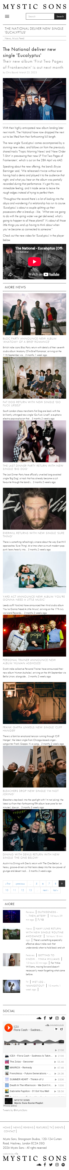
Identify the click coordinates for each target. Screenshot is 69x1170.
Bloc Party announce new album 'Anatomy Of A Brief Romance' (30, 340)
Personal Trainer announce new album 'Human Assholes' (29, 661)
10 (6, 890)
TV (51, 1127)
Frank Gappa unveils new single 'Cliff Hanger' (32, 728)
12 (22, 890)
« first (7, 883)
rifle (16, 1153)
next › (45, 890)
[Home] (34, 6)
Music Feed (18, 38)
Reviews (28, 1127)
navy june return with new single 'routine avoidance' (45, 932)
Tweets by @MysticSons (15, 1110)
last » (55, 890)
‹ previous (20, 883)
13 (30, 890)
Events (59, 1127)
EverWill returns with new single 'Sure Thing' (33, 534)
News (8, 38)
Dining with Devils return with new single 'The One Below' (31, 856)
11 (14, 890)
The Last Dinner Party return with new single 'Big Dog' (33, 467)
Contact (9, 1131)
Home (7, 1127)
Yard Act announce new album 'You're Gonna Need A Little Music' (34, 598)
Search (60, 16)
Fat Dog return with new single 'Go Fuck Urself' (32, 403)
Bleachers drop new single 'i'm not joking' (31, 792)
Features (41, 1127)
